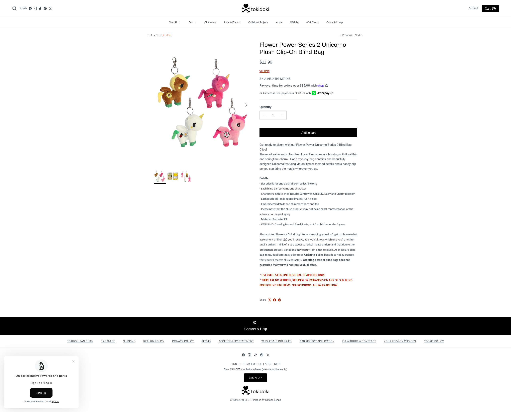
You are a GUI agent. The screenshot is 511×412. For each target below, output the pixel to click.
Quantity (265, 107)
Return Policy (153, 341)
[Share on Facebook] (274, 299)
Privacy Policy (183, 341)
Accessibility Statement (236, 341)
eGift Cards (312, 22)
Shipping (129, 341)
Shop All (174, 22)
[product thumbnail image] (160, 176)
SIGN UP (255, 377)
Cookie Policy (434, 341)
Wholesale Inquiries (276, 341)
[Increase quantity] (282, 115)
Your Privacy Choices (400, 341)
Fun (192, 22)
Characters (210, 22)
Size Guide (108, 341)
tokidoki (264, 71)
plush (167, 35)
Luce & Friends (232, 22)
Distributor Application (316, 341)
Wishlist (294, 22)
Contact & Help (334, 22)
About (279, 22)
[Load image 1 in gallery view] (202, 103)
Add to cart (308, 132)
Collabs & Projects (258, 22)
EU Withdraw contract (359, 341)
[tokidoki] (255, 8)
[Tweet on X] (269, 299)
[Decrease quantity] (263, 115)
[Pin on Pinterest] (279, 299)
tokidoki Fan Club (80, 341)
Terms (206, 341)
